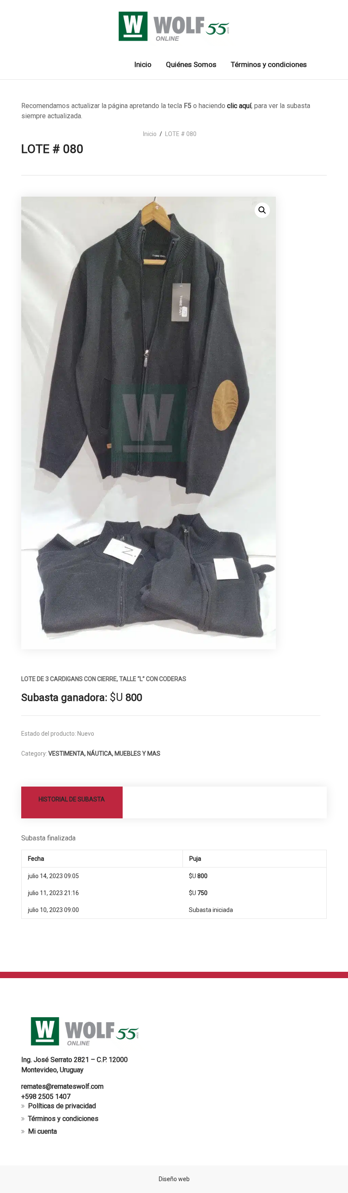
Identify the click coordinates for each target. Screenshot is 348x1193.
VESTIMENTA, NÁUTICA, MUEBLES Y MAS (104, 753)
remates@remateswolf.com (62, 1086)
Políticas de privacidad (62, 1106)
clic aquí (239, 106)
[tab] (72, 802)
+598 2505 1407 (45, 1097)
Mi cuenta (42, 1131)
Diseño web (174, 1179)
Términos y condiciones (63, 1119)
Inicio (150, 134)
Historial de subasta (72, 799)
